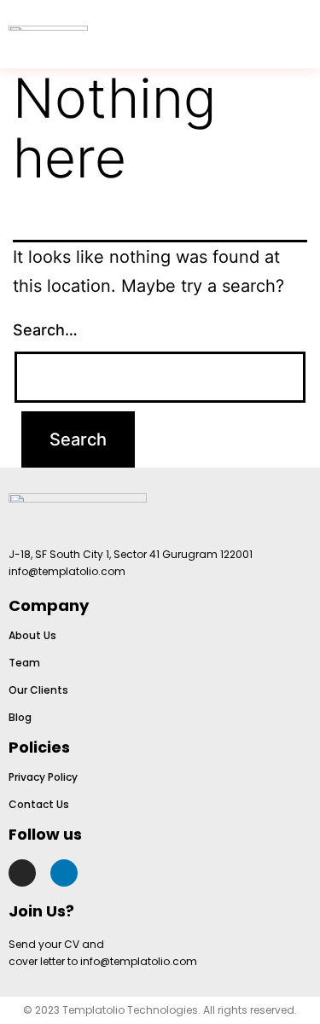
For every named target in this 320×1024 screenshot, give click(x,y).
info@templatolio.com (67, 571)
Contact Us (39, 804)
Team (24, 662)
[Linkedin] (64, 873)
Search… (45, 330)
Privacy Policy (43, 777)
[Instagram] (22, 873)
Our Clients (38, 690)
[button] (297, 34)
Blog (20, 717)
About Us (32, 635)
